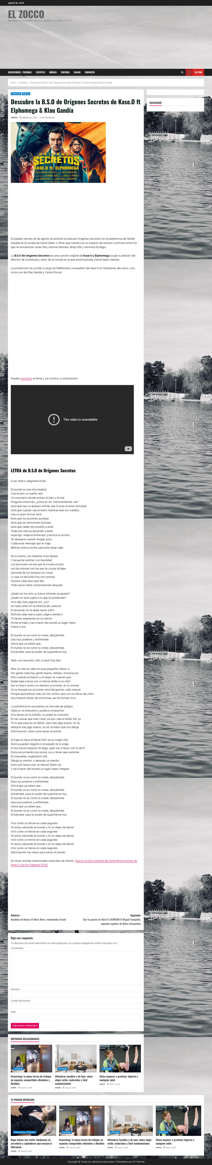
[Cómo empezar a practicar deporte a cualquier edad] (120, 1058)
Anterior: (38, 917)
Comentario (18, 948)
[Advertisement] (105, 44)
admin (14, 117)
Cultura (65, 72)
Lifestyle (40, 72)
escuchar (26, 378)
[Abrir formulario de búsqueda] (182, 72)
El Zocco (26, 14)
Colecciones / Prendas (20, 72)
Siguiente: (112, 919)
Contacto (90, 72)
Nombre (15, 989)
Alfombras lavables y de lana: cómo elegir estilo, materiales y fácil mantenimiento (74, 1079)
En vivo (198, 72)
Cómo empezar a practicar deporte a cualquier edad (119, 1078)
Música (53, 72)
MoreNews (122, 1161)
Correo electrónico (21, 1000)
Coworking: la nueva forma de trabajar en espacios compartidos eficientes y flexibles (31, 1079)
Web (13, 1012)
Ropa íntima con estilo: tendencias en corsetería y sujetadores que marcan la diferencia (31, 1143)
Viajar (77, 72)
